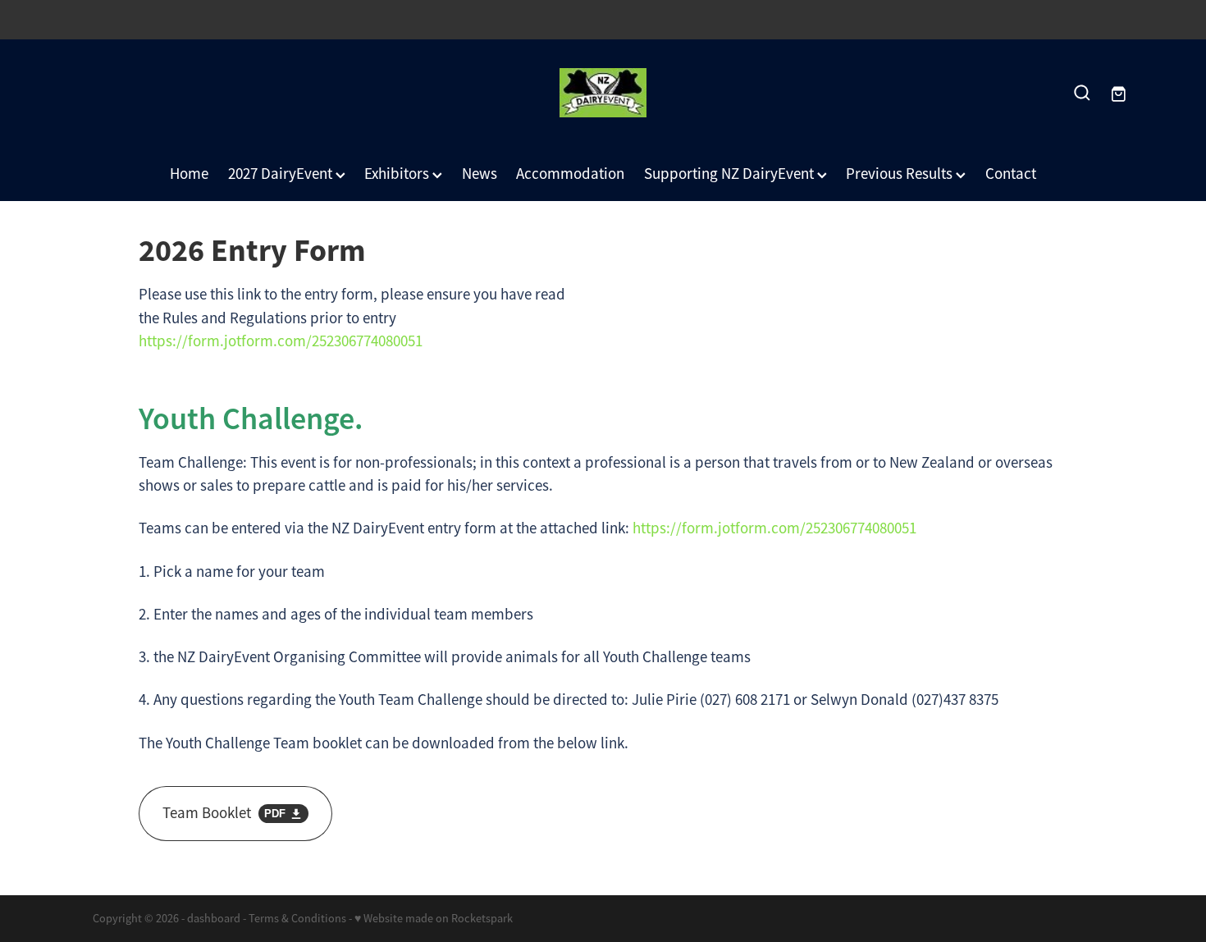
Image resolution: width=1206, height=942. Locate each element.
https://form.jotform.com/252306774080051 (281, 341)
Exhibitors (398, 174)
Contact (1010, 174)
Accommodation (570, 174)
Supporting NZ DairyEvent (730, 174)
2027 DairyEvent (282, 174)
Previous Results (901, 174)
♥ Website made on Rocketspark (433, 918)
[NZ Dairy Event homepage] (603, 92)
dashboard (213, 918)
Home (189, 174)
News (479, 174)
